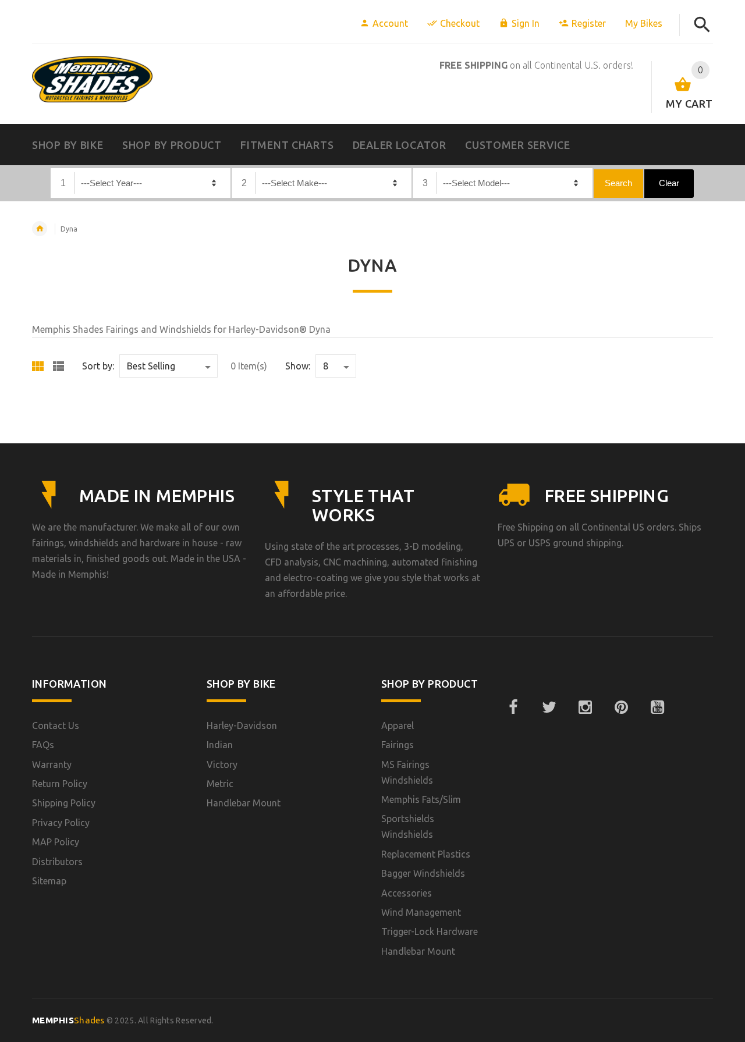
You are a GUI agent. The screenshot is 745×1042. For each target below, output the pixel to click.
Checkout (460, 23)
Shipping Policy (63, 803)
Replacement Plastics (425, 854)
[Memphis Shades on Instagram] (585, 707)
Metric (220, 783)
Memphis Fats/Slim (421, 799)
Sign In (526, 23)
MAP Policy (55, 842)
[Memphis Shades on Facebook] (513, 707)
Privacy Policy (61, 822)
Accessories (406, 893)
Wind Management (421, 912)
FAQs (43, 744)
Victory (222, 764)
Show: (297, 366)
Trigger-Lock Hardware (429, 931)
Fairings (397, 744)
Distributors (57, 861)
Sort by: (98, 366)
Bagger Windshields (423, 873)
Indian (220, 744)
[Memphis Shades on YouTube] (657, 707)
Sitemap (49, 881)
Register (589, 23)
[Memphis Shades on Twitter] (549, 707)
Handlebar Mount (244, 803)
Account (390, 23)
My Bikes (643, 23)
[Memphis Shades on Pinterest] (621, 707)
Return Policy (59, 783)
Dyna (69, 229)
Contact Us (55, 725)
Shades (68, 1020)
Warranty (52, 764)
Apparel (397, 725)
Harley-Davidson (242, 725)
